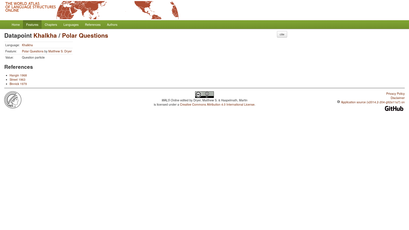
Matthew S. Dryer (60, 51)
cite (282, 34)
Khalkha (45, 35)
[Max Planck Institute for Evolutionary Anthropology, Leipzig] (12, 99)
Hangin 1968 (18, 75)
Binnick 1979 (18, 84)
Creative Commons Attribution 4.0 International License (217, 104)
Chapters (51, 24)
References (93, 24)
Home (16, 24)
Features (32, 24)
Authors (112, 24)
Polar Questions (85, 35)
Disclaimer (398, 98)
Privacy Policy (395, 93)
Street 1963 (17, 79)
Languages (71, 24)
